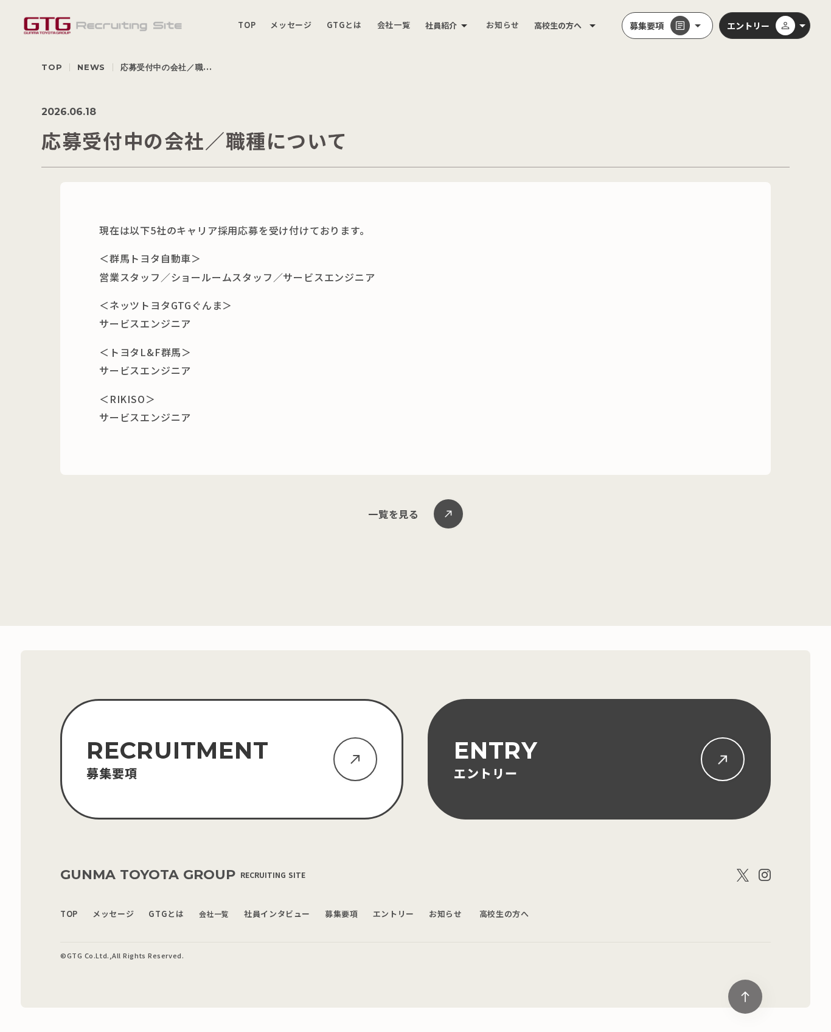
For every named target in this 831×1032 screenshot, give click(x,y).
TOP (51, 67)
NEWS (91, 67)
